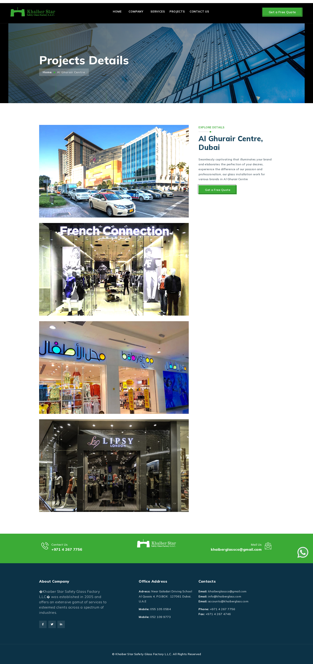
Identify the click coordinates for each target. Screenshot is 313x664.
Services (158, 11)
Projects (177, 11)
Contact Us (199, 11)
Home (117, 11)
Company (136, 11)
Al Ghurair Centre (71, 72)
